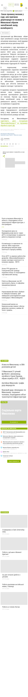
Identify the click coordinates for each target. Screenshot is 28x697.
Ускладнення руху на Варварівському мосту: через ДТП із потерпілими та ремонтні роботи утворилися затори (13, 234)
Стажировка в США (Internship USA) (13, 531)
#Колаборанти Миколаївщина (7, 133)
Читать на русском (5, 32)
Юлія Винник (6, 138)
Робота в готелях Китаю (11, 607)
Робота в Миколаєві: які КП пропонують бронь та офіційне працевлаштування (13, 283)
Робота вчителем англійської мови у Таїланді (13, 585)
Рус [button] (5, 8)
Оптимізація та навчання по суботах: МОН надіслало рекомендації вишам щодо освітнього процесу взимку (12, 247)
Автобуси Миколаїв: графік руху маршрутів (13, 384)
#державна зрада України (7, 135)
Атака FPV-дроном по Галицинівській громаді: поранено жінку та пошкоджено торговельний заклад (13, 272)
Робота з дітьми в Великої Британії (11, 553)
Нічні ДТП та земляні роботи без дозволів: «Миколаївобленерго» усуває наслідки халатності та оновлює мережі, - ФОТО (13, 259)
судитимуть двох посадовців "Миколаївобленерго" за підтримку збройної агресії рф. (14, 123)
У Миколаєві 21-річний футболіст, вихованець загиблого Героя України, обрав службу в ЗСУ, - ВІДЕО (13, 375)
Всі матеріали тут (14, 422)
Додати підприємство (14, 461)
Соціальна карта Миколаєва (11, 412)
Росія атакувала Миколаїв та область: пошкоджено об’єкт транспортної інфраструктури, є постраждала (13, 221)
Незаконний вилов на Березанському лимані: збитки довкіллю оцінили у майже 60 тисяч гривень (13, 307)
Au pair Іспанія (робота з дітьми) (11, 576)
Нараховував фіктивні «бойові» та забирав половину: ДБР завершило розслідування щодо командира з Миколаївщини (13, 295)
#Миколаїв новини (17, 135)
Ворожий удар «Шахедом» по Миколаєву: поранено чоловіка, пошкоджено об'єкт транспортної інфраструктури (14, 393)
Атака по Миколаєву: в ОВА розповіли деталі (13, 365)
